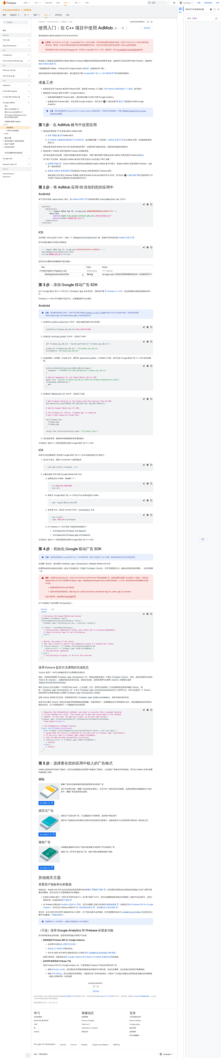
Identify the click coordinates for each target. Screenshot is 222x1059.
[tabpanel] (96, 637)
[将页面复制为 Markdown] (123, 28)
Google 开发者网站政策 (141, 996)
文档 (65, 3)
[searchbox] (15, 22)
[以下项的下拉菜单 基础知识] (19, 15)
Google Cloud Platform (100, 1045)
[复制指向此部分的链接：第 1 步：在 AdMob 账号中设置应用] (99, 125)
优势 (87, 68)
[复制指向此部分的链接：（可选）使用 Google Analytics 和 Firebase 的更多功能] (115, 930)
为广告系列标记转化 (84, 907)
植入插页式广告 (46, 834)
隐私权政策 (43, 1054)
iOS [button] (52, 609)
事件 (89, 890)
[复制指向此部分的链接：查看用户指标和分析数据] (74, 884)
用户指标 (65, 900)
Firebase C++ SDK (114, 291)
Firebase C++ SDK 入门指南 (95, 313)
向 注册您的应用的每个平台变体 (64, 140)
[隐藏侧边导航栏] (28, 1055)
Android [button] (44, 609)
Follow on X (86, 1024)
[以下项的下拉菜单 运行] (40, 3)
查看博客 (85, 1017)
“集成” (120, 101)
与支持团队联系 (135, 1017)
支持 (87, 3)
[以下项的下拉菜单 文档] (69, 3)
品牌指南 (133, 1032)
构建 (25, 3)
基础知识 (13, 15)
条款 (35, 1054)
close (218, 9)
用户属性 (99, 890)
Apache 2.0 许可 (106, 996)
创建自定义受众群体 (107, 907)
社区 (76, 3)
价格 (57, 3)
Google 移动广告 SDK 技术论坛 (128, 50)
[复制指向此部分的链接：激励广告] (53, 842)
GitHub (36, 1032)
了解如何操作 (57, 915)
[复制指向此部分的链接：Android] (52, 194)
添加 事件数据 (100, 953)
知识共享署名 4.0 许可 (69, 996)
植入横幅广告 (45, 803)
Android (71, 50)
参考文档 (58, 15)
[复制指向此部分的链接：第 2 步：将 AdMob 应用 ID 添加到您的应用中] (116, 187)
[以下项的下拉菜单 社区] (80, 3)
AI (25, 15)
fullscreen (214, 9)
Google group (135, 1024)
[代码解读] (144, 204)
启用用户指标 (53, 164)
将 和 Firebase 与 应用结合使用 (89, 957)
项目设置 (132, 175)
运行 (36, 3)
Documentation (11, 10)
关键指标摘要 (110, 904)
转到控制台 (208, 3)
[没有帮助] (151, 22)
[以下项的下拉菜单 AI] (28, 15)
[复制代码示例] (151, 204)
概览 (4, 15)
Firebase (42, 22)
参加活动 (85, 1032)
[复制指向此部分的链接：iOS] (45, 232)
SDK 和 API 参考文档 (41, 1020)
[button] (13, 39)
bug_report (211, 9)
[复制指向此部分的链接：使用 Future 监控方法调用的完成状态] (91, 667)
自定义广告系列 (56, 948)
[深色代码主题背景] (148, 204)
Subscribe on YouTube (89, 1028)
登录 (217, 3)
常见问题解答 (134, 1035)
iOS (64, 50)
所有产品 (116, 1045)
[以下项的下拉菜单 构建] (30, 3)
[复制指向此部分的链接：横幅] (47, 779)
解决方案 (49, 3)
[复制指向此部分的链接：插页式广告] (56, 811)
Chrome (74, 1045)
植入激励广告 (45, 868)
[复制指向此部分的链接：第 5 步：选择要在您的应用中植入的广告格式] (115, 763)
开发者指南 (38, 1017)
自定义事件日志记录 (67, 944)
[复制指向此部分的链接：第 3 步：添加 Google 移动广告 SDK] (100, 285)
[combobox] (158, 3)
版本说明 (133, 1028)
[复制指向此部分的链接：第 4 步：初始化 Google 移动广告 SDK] (103, 549)
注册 (58, 135)
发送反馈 (147, 28)
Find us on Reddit (88, 1020)
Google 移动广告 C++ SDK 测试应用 (98, 73)
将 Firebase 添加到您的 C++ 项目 (118, 89)
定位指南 (69, 597)
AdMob (27, 10)
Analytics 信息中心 (69, 904)
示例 (67, 15)
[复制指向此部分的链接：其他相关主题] (63, 878)
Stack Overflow (135, 1020)
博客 (198, 3)
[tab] (44, 609)
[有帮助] (148, 22)
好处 (142, 155)
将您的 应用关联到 (59, 171)
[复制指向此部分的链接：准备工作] (55, 82)
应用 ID (114, 140)
